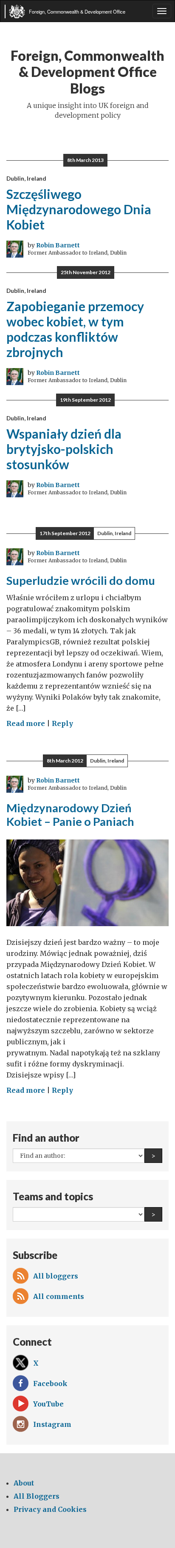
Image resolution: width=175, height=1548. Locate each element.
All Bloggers (36, 1496)
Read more (25, 723)
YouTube (48, 1404)
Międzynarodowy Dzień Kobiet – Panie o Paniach (70, 815)
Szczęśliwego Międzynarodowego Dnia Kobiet (78, 209)
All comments (58, 1296)
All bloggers (55, 1276)
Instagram (52, 1424)
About (24, 1483)
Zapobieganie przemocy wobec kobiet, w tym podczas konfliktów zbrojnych (75, 329)
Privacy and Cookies (50, 1509)
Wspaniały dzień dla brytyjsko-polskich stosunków (63, 449)
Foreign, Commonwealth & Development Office (77, 11)
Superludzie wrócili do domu (80, 580)
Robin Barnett (58, 245)
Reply (62, 723)
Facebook (50, 1383)
